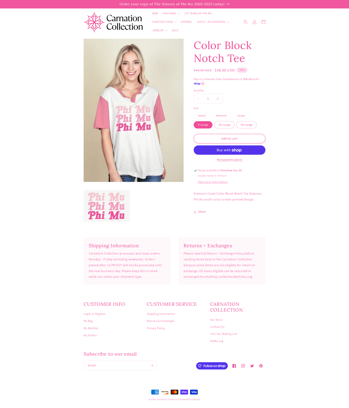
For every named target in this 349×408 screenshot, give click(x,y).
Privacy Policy (156, 328)
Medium (223, 117)
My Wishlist (91, 328)
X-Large (203, 125)
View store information (213, 182)
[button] (171, 13)
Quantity (199, 91)
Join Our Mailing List (223, 334)
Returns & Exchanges (160, 321)
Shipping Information (161, 314)
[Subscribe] (151, 365)
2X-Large (224, 125)
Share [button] (202, 212)
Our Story (216, 320)
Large (243, 117)
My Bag (88, 321)
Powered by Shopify (190, 399)
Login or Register (95, 314)
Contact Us (217, 327)
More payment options (229, 160)
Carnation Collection (168, 399)
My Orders (90, 335)
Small (204, 117)
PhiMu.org (216, 341)
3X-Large (246, 125)
